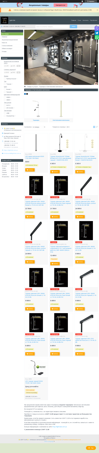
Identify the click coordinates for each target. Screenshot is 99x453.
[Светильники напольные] (61, 108)
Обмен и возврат (7, 48)
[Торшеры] (36, 108)
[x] (27, 94)
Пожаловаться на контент (54, 439)
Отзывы (4, 51)
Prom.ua (58, 436)
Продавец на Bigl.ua (49, 438)
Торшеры (36, 120)
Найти (73, 26)
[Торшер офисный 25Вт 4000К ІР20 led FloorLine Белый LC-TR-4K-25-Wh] (86, 230)
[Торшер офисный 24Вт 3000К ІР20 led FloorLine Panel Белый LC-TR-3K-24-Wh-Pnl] (61, 277)
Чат (92, 448)
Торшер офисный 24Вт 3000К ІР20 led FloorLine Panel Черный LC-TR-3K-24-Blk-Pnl (60, 340)
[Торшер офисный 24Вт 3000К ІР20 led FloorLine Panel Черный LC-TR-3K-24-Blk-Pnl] (61, 322)
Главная (73, 20)
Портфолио (93, 20)
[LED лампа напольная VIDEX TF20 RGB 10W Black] (36, 142)
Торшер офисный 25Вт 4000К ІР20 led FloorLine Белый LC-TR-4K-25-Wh (85, 248)
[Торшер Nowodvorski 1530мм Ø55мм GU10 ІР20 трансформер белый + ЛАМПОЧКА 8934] (86, 142)
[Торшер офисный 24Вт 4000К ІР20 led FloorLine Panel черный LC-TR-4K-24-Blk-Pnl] (61, 185)
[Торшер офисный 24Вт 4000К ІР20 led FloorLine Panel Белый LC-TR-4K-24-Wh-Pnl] (36, 322)
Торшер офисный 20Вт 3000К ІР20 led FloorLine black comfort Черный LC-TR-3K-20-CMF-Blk (35, 248)
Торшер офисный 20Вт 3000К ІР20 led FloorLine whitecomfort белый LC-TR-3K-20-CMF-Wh (35, 203)
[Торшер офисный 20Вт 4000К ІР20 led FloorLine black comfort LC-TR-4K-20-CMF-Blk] (86, 185)
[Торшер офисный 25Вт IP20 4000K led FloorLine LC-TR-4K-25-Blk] (86, 322)
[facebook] (25, 94)
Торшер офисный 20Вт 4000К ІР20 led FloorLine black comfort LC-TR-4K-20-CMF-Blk (85, 203)
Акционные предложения (10, 40)
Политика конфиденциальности (72, 439)
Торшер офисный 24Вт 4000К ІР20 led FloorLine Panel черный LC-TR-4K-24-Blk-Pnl (60, 203)
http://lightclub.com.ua (60, 427)
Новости (4, 42)
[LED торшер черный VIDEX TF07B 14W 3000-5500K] (36, 367)
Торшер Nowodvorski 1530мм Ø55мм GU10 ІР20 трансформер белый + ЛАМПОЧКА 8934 (85, 158)
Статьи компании (7, 45)
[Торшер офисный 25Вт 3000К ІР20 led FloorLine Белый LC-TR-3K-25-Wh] (36, 277)
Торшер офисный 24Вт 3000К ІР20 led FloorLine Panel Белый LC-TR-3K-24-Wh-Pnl (60, 295)
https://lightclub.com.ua (11, 150)
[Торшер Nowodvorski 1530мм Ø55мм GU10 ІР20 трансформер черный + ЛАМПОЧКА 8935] (61, 142)
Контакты (85, 20)
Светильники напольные (61, 120)
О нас (79, 20)
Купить (31, 170)
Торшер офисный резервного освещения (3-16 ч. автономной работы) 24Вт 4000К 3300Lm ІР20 (60, 249)
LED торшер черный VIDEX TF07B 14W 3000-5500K (34, 382)
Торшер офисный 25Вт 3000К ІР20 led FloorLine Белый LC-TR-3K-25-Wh (35, 295)
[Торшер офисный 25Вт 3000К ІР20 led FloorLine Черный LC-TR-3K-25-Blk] (86, 277)
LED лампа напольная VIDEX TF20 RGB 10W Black (34, 157)
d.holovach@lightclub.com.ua (12, 153)
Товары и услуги (32, 87)
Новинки (4, 37)
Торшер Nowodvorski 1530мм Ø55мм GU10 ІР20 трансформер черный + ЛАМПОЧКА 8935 (60, 158)
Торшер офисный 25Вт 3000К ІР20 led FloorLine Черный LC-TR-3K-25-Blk (86, 295)
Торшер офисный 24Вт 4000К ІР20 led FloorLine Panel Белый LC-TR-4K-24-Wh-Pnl (35, 340)
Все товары (5, 34)
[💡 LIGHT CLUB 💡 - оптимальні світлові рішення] (4, 20)
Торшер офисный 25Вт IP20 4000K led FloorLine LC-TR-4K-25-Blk (86, 340)
